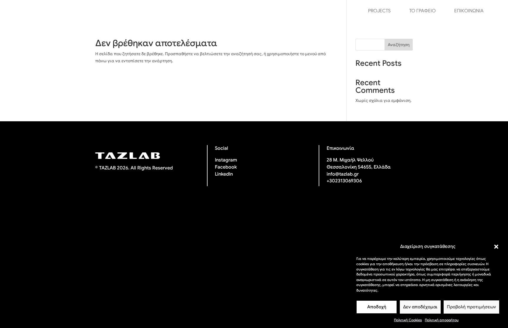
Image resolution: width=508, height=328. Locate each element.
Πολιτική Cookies (408, 320)
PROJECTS (379, 11)
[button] (496, 247)
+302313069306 (344, 181)
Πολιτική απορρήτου (442, 320)
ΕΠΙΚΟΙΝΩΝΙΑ (469, 11)
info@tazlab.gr (343, 174)
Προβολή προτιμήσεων (471, 307)
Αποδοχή (376, 307)
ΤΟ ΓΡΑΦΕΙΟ (422, 11)
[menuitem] (496, 11)
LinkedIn (224, 174)
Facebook (226, 167)
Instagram (226, 160)
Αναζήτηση (399, 44)
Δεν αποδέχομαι (420, 307)
